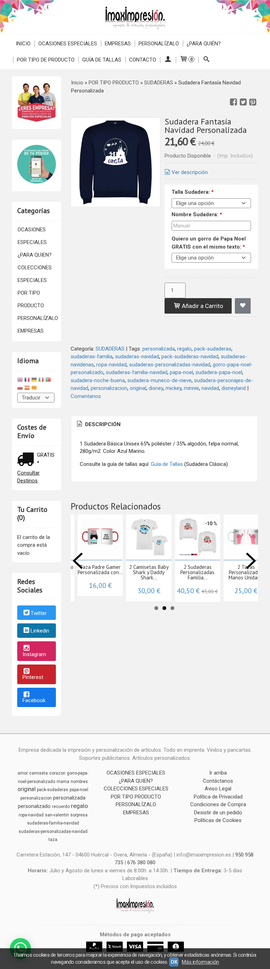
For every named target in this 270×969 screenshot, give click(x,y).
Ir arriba (218, 773)
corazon (57, 773)
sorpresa (79, 815)
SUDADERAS (110, 349)
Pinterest (32, 677)
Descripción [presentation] (102, 424)
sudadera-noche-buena (98, 380)
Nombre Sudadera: (197, 214)
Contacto (142, 60)
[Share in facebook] (233, 102)
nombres (79, 781)
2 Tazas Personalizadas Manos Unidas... (246, 572)
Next (251, 561)
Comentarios (86, 396)
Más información (200, 962)
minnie (191, 388)
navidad (210, 388)
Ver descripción (190, 172)
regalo (184, 349)
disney (156, 388)
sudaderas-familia (91, 356)
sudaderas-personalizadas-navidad (169, 364)
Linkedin (40, 631)
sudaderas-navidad (137, 356)
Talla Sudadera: (193, 192)
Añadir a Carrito (201, 305)
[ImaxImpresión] (135, 17)
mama (63, 781)
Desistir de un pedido (218, 812)
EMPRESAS (118, 43)
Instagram (34, 654)
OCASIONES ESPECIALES (67, 43)
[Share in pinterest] (253, 102)
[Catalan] (34, 388)
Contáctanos (218, 781)
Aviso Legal (218, 788)
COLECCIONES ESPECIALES (35, 273)
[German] (34, 380)
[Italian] (41, 380)
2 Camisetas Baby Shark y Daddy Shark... (149, 572)
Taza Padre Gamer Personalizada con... (100, 570)
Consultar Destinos (28, 477)
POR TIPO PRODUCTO (31, 299)
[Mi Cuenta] (168, 60)
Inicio (23, 43)
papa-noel (181, 372)
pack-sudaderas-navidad (189, 356)
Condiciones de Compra (218, 804)
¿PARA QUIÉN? (204, 43)
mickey (173, 388)
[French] (27, 380)
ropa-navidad (111, 364)
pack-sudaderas (212, 349)
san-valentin (57, 815)
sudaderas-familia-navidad (136, 372)
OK (174, 962)
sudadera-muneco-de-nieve (159, 380)
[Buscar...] (206, 60)
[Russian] (20, 388)
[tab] (98, 424)
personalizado (34, 806)
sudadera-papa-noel (218, 372)
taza (53, 839)
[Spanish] (27, 388)
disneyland (233, 388)
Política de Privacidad (218, 797)
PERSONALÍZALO (159, 43)
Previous (78, 561)
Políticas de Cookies (218, 820)
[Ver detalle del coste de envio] (27, 460)
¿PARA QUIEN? (35, 255)
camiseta (38, 773)
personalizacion (109, 388)
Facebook (33, 700)
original (138, 388)
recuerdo (61, 806)
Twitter (39, 613)
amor (23, 773)
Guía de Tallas (101, 60)
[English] (20, 380)
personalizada (158, 349)
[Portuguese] (48, 380)
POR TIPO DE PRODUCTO (46, 60)
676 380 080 (141, 862)
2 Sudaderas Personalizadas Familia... (197, 572)
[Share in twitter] (243, 102)
